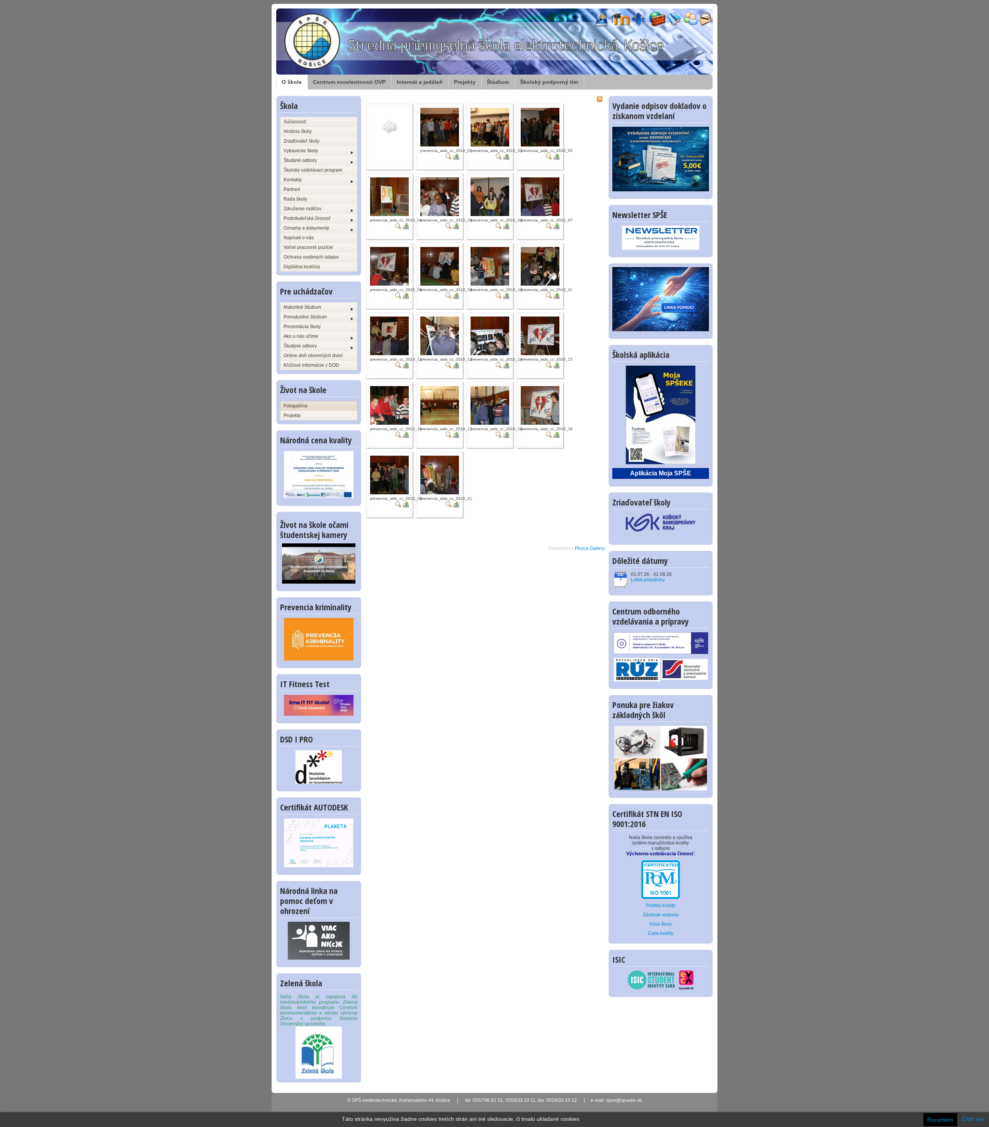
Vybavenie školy (301, 150)
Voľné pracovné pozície (308, 247)
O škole (292, 82)
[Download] (456, 156)
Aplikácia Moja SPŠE (660, 473)
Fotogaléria (296, 406)
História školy (298, 131)
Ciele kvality (660, 933)
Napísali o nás (299, 237)
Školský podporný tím (549, 82)
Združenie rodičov (302, 208)
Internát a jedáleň (420, 82)
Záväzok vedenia (661, 915)
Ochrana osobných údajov (311, 257)
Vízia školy (660, 924)
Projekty (465, 82)
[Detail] (448, 156)
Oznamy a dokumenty (306, 228)
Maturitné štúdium (302, 307)
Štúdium (498, 82)
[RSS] (599, 98)
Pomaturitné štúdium (305, 317)
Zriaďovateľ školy (301, 141)
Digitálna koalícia (302, 266)
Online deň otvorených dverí (313, 355)
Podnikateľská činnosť (307, 218)
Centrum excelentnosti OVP (349, 82)
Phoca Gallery (590, 548)
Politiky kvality (660, 905)
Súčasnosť (295, 121)
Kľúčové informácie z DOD (311, 365)
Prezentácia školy (302, 326)
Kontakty (293, 179)
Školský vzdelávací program (313, 170)
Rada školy (295, 199)
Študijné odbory (300, 160)
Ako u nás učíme (301, 336)
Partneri (292, 189)
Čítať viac (973, 1119)
